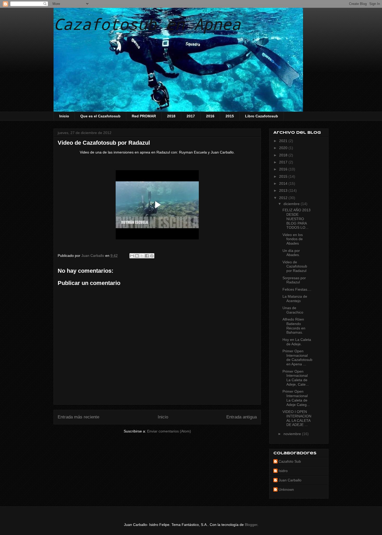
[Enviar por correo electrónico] (132, 255)
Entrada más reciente (78, 417)
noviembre (293, 434)
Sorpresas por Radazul (294, 280)
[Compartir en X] (141, 255)
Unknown (286, 489)
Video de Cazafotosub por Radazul (294, 266)
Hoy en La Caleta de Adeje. (296, 341)
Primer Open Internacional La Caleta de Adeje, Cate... (295, 377)
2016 (210, 116)
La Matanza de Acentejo (294, 298)
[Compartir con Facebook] (146, 255)
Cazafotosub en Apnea (147, 24)
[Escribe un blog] (137, 255)
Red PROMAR (144, 116)
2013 (283, 190)
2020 (283, 148)
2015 (230, 116)
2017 (191, 116)
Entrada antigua (241, 417)
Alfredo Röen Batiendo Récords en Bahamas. (293, 325)
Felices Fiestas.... (296, 289)
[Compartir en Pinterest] (151, 255)
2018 (171, 116)
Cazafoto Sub (290, 461)
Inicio (64, 116)
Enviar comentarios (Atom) (169, 431)
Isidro (283, 471)
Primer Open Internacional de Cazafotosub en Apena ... (297, 357)
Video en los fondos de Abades (292, 239)
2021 (283, 141)
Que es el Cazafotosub (100, 116)
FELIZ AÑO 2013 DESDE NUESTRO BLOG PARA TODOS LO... (296, 219)
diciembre (292, 204)
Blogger (251, 525)
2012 (283, 198)
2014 (283, 183)
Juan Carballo (290, 480)
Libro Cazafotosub (261, 116)
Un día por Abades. (291, 253)
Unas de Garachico (292, 310)
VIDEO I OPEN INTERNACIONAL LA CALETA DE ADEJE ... (296, 418)
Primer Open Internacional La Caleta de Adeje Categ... (296, 397)
